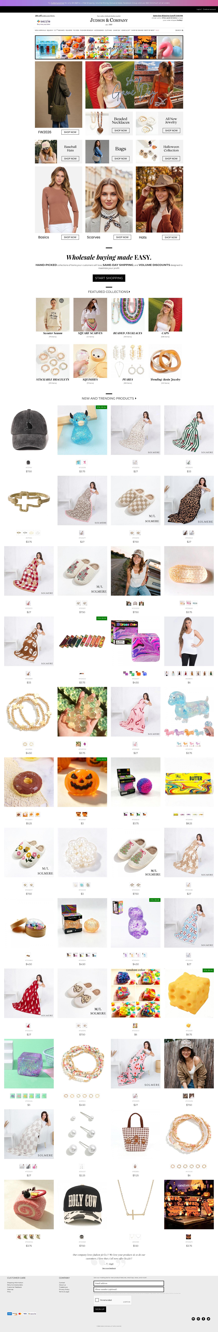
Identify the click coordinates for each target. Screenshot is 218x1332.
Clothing (108, 30)
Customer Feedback (14, 1287)
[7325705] (84, 744)
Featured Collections (108, 292)
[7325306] (31, 884)
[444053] (37, 532)
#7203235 (189, 1101)
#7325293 (189, 960)
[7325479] (144, 673)
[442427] (179, 1166)
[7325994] (69, 955)
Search (178, 30)
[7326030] (144, 814)
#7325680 (29, 960)
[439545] (78, 1095)
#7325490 (135, 960)
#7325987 (82, 819)
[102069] (131, 1236)
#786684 (135, 1171)
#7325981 (189, 819)
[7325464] (12, 1095)
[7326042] (25, 1236)
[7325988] (84, 814)
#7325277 (82, 538)
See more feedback (109, 1268)
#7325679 (189, 1242)
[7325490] (125, 955)
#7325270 (29, 1031)
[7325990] (75, 955)
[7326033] (81, 884)
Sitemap (10, 1289)
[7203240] (135, 603)
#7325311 (82, 608)
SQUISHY (50, 30)
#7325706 (82, 749)
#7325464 (29, 1101)
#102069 (135, 1242)
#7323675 (135, 1101)
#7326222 (82, 679)
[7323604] (138, 884)
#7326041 (135, 1031)
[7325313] (131, 532)
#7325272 (28, 608)
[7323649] (21, 1166)
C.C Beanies (59, 30)
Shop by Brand (137, 30)
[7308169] (179, 673)
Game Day (116, 30)
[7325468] (37, 1095)
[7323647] (34, 1166)
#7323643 (189, 538)
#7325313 (135, 538)
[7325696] (37, 814)
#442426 (189, 1171)
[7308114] (166, 673)
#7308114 (189, 679)
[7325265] (78, 462)
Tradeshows (63, 1287)
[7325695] (31, 814)
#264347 (82, 1171)
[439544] (65, 1095)
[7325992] (87, 955)
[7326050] (188, 603)
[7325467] (31, 1095)
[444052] (31, 532)
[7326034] (87, 884)
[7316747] (192, 673)
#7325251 (189, 1031)
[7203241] (141, 603)
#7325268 (189, 890)
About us (62, 1285)
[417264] (18, 532)
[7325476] (131, 673)
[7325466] (25, 1095)
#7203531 (82, 1242)
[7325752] (179, 744)
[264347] (81, 1166)
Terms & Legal (64, 1292)
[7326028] (138, 814)
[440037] (84, 1095)
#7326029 (135, 819)
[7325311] (78, 603)
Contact (62, 1283)
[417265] (25, 532)
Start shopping (109, 278)
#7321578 (82, 1031)
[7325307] (25, 884)
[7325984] (194, 814)
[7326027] (131, 814)
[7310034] (198, 673)
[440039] (97, 1095)
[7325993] (94, 955)
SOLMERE (68, 30)
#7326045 (29, 1242)
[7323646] (28, 1166)
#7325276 (135, 467)
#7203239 (135, 608)
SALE (157, 30)
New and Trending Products (108, 398)
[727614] (28, 462)
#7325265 (82, 467)
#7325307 (29, 890)
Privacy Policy (64, 1289)
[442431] (204, 1166)
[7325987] (78, 814)
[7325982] (182, 814)
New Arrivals (40, 30)
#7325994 (82, 960)
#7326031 (82, 890)
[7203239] (128, 603)
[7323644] (191, 532)
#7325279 (189, 467)
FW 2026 (76, 30)
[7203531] (81, 1236)
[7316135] (204, 673)
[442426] (172, 1166)
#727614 (29, 467)
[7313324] (185, 673)
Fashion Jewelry (86, 30)
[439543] (72, 1095)
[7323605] (131, 884)
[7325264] (84, 462)
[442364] (25, 744)
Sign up (99, 1309)
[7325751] (197, 744)
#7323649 (29, 1171)
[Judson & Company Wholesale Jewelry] (109, 21)
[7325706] (78, 744)
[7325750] (191, 744)
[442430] (197, 1166)
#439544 (82, 1101)
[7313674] (173, 673)
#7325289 (29, 679)
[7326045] (18, 1236)
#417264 (29, 538)
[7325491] (144, 955)
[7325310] (84, 603)
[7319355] (210, 673)
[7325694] (18, 814)
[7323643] (185, 532)
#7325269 (135, 749)
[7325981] (175, 814)
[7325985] (201, 814)
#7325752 (189, 749)
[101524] (138, 1236)
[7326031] (75, 884)
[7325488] (131, 955)
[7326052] (182, 603)
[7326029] (125, 814)
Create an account (209, 9)
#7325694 (29, 819)
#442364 (29, 749)
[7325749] (185, 744)
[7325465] (18, 1095)
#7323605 (135, 890)
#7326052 (189, 608)
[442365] (31, 744)
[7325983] (188, 814)
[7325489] (138, 955)
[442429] (191, 1166)
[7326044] (37, 1236)
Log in (199, 9)
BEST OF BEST (149, 30)
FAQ (9, 1292)
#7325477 (135, 679)
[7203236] (191, 1095)
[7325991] (81, 955)
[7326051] (194, 603)
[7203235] (185, 1095)
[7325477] (125, 673)
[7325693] (25, 814)
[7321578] (78, 1025)
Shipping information (15, 1283)
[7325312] (138, 532)
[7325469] (44, 1095)
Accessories (99, 30)
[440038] (91, 1095)
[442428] (185, 1166)
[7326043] (31, 1236)
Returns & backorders (15, 1285)
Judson (57, 3)
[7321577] (84, 1025)
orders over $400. (45, 16)
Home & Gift (125, 30)
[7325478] (138, 673)
